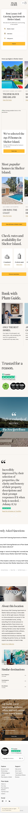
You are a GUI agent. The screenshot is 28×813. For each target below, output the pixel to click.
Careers (3, 793)
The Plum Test (5, 791)
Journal (3, 775)
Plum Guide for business (5, 788)
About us (3, 784)
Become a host (5, 769)
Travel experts (18, 773)
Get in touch (18, 771)
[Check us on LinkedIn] (9, 801)
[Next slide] (16, 515)
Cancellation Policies (20, 775)
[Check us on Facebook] (6, 801)
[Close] (19, 808)
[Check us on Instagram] (2, 801)
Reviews (17, 777)
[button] (14, 3)
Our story (3, 786)
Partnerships (4, 771)
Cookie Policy (8, 810)
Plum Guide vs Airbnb (6, 777)
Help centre (18, 769)
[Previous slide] (12, 515)
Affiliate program (5, 773)
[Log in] (24, 2)
